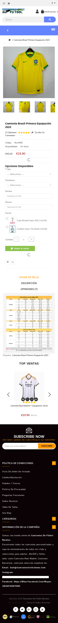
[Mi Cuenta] (37, 11)
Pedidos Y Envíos (11, 483)
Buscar (50, 19)
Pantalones (10, 180)
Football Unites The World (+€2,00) (31, 229)
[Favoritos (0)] (4, 4)
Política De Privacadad (14, 489)
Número (8, 202)
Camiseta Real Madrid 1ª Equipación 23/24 (29, 405)
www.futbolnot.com (16, 603)
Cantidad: (9, 239)
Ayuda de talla (29, 277)
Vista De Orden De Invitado (16, 471)
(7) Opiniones (11, 132)
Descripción (29, 283)
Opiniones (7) (29, 289)
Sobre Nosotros (10, 501)
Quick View (36, 399)
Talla (9, 169)
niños (42, 554)
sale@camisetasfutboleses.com (28, 567)
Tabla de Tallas (10, 507)
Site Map (6, 513)
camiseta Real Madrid (25, 558)
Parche (8, 213)
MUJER (33, 554)
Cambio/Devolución (12, 477)
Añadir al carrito (21, 248)
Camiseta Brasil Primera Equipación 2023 (30, 355)
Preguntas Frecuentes (13, 495)
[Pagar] (9, 4)
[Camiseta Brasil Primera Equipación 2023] (29, 72)
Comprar (23, 399)
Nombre (8, 191)
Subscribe (46, 446)
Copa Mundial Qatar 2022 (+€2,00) (31, 220)
